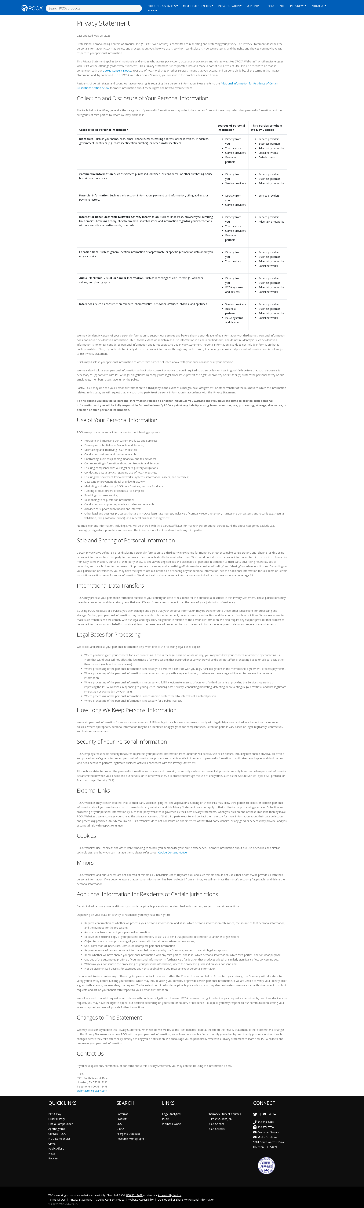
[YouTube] (264, 1114)
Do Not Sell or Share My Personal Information (186, 1199)
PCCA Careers (216, 1129)
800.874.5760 (265, 1127)
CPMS (52, 1143)
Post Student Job (221, 1119)
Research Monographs (130, 1138)
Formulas (122, 1114)
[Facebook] (260, 1114)
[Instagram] (270, 1114)
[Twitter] (255, 1114)
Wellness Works (171, 1124)
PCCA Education (229, 6)
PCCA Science (276, 6)
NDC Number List (59, 1138)
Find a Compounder (60, 1124)
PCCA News (297, 6)
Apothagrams (56, 1129)
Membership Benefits (197, 6)
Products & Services (162, 6)
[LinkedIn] (275, 1114)
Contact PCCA (57, 1134)
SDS (119, 1124)
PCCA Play (54, 1114)
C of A (120, 1129)
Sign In (152, 10)
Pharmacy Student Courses (224, 1114)
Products (122, 1119)
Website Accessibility (141, 1199)
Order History (56, 1119)
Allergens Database (128, 1134)
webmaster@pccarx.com (92, 1090)
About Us (318, 6)
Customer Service (268, 1132)
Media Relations (267, 1137)
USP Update (254, 6)
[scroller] (357, 1203)
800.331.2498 (265, 1122)
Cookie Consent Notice (117, 70)
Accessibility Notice (169, 1195)
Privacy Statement (81, 1199)
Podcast (53, 1158)
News (51, 1153)
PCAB (165, 1119)
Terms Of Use (57, 1199)
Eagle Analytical (171, 1114)
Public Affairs (56, 1148)
